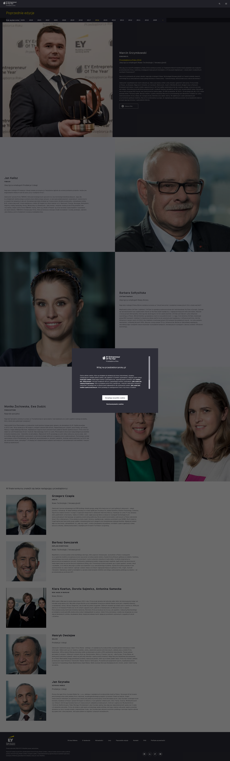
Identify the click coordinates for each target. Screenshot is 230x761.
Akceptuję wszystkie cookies (115, 398)
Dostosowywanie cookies (115, 404)
